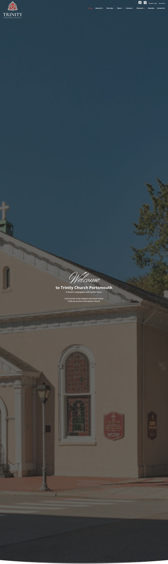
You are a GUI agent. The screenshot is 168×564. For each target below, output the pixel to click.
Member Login (153, 3)
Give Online (162, 3)
